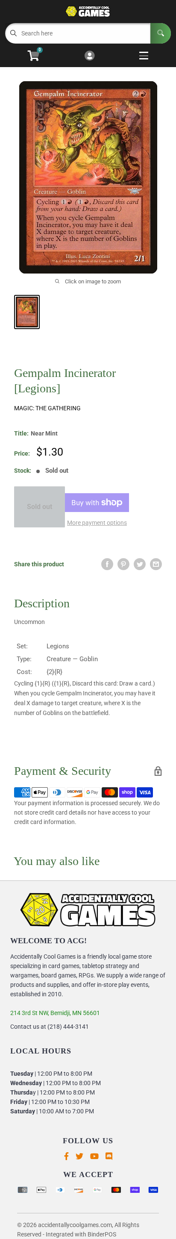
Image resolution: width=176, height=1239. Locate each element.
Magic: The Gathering (47, 408)
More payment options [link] (97, 522)
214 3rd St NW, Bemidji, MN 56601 (55, 1012)
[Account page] (89, 56)
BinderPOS (102, 1234)
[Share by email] (156, 564)
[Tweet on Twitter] (140, 564)
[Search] (160, 33)
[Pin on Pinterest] (123, 564)
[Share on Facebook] (107, 564)
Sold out (39, 507)
